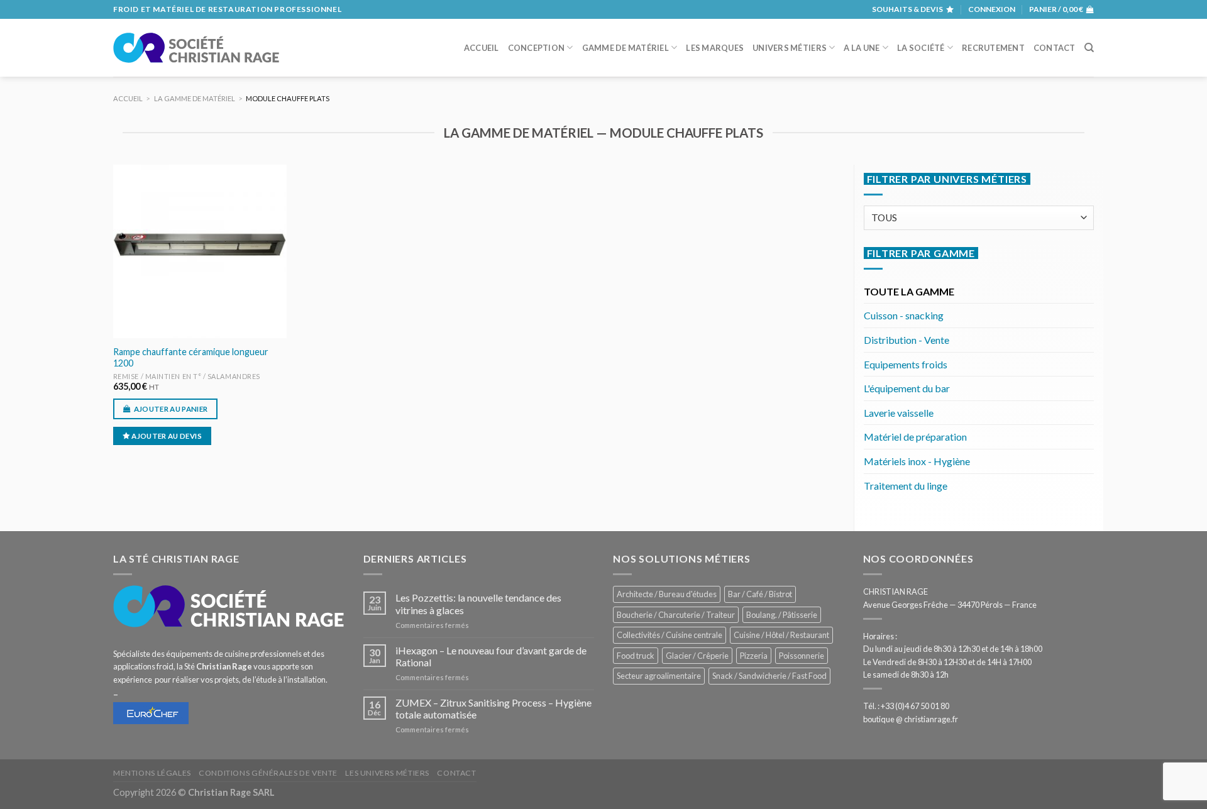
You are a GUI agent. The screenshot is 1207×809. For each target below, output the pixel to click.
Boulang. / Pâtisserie (781, 615)
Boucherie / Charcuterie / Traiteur (676, 615)
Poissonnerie (801, 656)
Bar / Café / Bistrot (760, 594)
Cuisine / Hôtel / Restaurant (781, 635)
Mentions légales (152, 773)
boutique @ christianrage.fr (910, 719)
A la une (861, 48)
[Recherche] (1089, 48)
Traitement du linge (905, 486)
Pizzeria (754, 656)
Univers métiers (789, 48)
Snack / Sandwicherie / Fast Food (769, 676)
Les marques (715, 48)
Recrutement (993, 48)
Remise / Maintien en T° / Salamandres (186, 376)
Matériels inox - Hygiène (917, 461)
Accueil (481, 48)
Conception (536, 48)
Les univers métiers (387, 773)
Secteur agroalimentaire (659, 676)
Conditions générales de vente (268, 773)
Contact (1054, 48)
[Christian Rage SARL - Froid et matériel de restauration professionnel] (196, 48)
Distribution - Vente (906, 340)
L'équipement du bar (907, 388)
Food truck (635, 656)
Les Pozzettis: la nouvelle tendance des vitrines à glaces (478, 603)
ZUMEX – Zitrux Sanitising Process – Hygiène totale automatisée (493, 708)
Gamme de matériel (625, 48)
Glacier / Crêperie (697, 656)
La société (921, 48)
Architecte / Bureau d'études (667, 594)
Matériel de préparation (915, 437)
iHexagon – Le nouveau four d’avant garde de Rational (491, 656)
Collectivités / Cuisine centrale (669, 635)
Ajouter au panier (171, 409)
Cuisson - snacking (904, 315)
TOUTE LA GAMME (909, 291)
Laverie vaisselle (899, 413)
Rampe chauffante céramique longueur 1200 (190, 357)
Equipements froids (905, 364)
